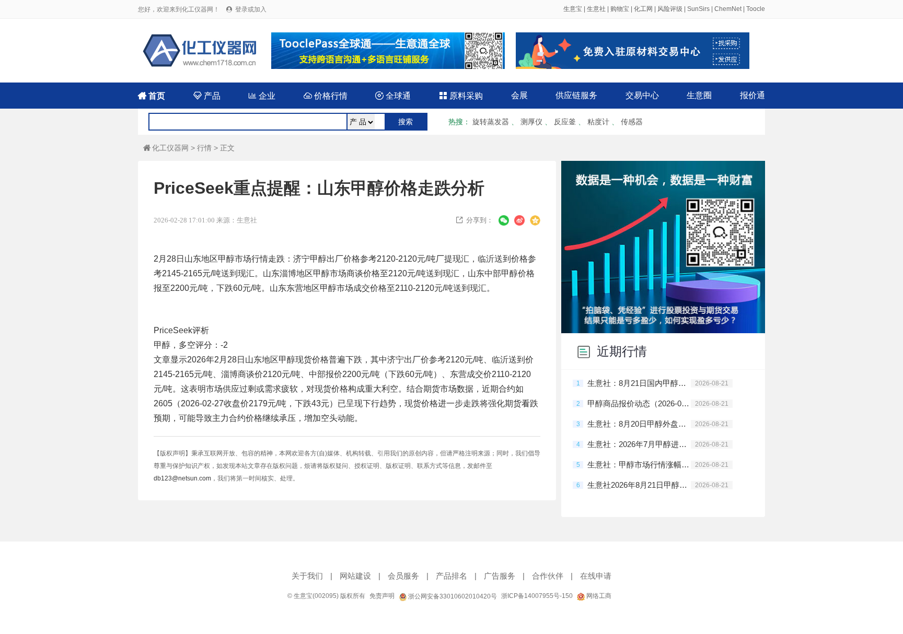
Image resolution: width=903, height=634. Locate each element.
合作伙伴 (547, 575)
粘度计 (598, 122)
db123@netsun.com (182, 478)
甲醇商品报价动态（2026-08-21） (639, 403)
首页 (151, 95)
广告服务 (499, 575)
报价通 (752, 95)
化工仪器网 (166, 148)
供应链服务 (576, 95)
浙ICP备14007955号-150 (537, 596)
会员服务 (403, 575)
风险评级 (669, 9)
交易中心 (642, 95)
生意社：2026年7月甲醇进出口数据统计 (639, 444)
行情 (204, 148)
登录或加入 (251, 9)
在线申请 (595, 575)
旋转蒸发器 (490, 122)
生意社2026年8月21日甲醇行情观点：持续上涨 (639, 484)
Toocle (755, 9)
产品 (207, 95)
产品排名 (451, 575)
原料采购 (461, 95)
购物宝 (619, 9)
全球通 (393, 95)
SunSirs (698, 9)
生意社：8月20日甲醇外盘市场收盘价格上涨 (639, 423)
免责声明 (382, 596)
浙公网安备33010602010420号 (452, 596)
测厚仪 (531, 122)
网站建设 (355, 575)
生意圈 (699, 95)
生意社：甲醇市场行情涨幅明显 (639, 464)
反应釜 (565, 122)
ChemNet (728, 9)
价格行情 (326, 95)
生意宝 (572, 9)
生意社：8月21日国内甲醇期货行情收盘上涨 (639, 383)
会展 (519, 95)
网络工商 (598, 596)
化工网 (643, 9)
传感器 (632, 122)
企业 (261, 95)
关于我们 (307, 575)
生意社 (596, 9)
